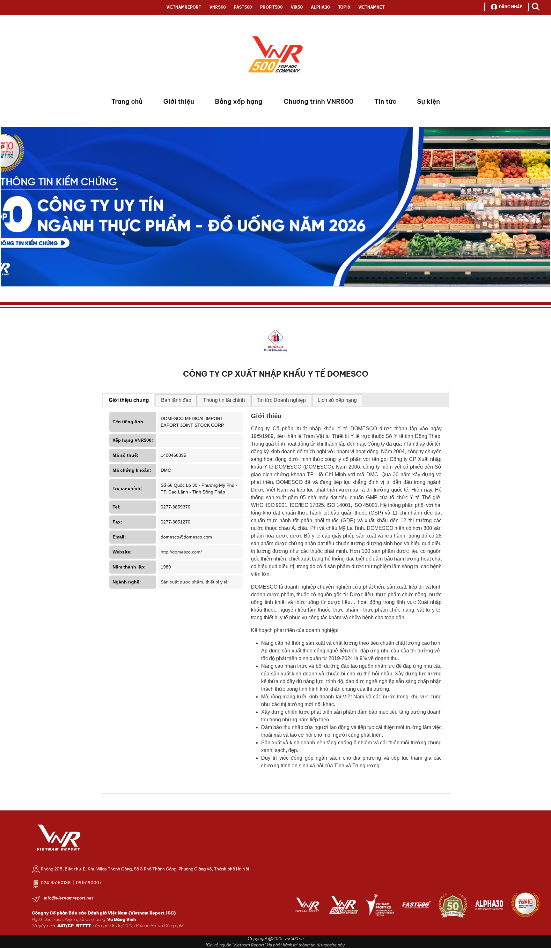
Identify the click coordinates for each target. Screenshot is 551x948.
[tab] (128, 400)
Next (6, 208)
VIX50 (297, 7)
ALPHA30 (320, 7)
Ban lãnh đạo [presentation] (176, 400)
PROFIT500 (271, 7)
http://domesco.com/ (181, 551)
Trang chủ (127, 101)
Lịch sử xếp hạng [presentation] (337, 400)
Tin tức (385, 101)
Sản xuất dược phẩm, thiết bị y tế (194, 581)
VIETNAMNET (371, 7)
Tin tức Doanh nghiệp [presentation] (281, 400)
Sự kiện (428, 101)
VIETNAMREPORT (183, 7)
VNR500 (217, 7)
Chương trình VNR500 (318, 101)
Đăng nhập (510, 6)
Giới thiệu (178, 101)
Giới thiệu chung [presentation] (129, 400)
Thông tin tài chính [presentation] (224, 400)
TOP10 (344, 7)
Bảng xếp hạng (238, 101)
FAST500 (243, 7)
